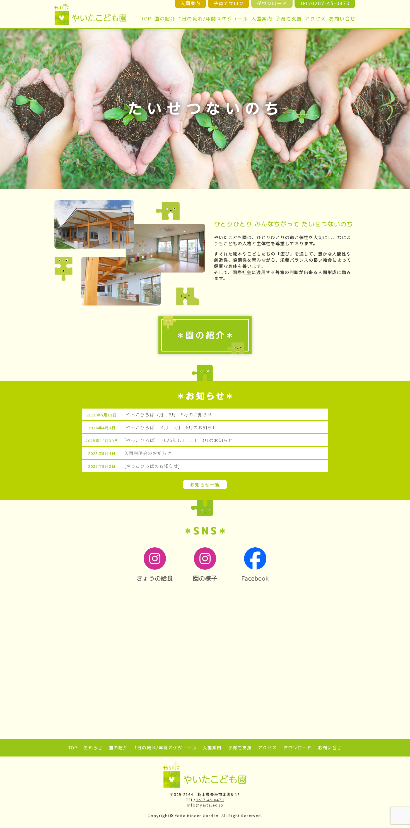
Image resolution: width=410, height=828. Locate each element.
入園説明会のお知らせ (148, 453)
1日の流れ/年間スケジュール (213, 18)
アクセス (315, 18)
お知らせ (93, 748)
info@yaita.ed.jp (205, 805)
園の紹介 (165, 18)
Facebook (255, 578)
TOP (146, 18)
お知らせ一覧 (205, 484)
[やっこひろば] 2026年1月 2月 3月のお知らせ (178, 440)
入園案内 (261, 18)
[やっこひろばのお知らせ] (152, 466)
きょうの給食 (154, 578)
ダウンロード (297, 748)
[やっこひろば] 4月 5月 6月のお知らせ (170, 427)
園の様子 (205, 578)
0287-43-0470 (210, 799)
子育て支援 (289, 18)
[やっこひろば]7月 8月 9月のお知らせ (168, 414)
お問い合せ (342, 18)
